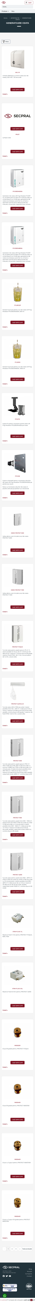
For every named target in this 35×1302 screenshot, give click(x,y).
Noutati (29, 1271)
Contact (29, 1276)
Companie (28, 1274)
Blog (30, 1269)
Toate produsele (27, 1249)
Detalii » (5, 94)
